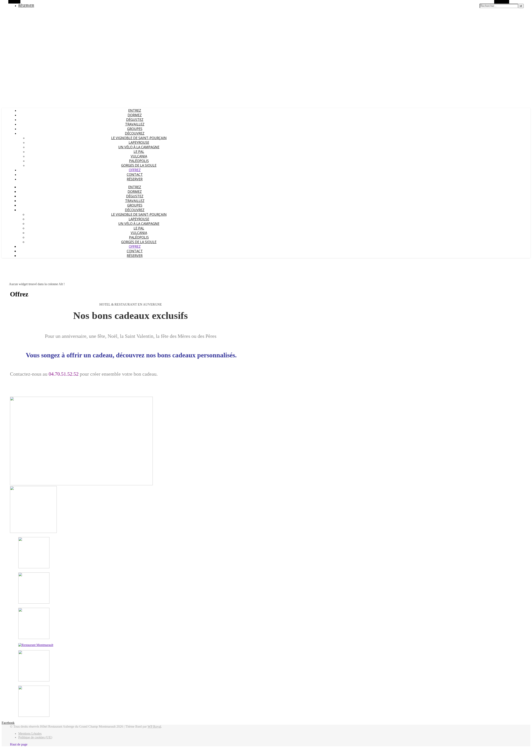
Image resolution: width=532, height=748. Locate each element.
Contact (135, 174)
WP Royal (154, 726)
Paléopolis (139, 161)
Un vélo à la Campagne (138, 147)
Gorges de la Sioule (138, 165)
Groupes (134, 128)
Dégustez (134, 119)
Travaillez (134, 124)
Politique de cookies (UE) (35, 737)
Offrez (135, 170)
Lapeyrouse (139, 142)
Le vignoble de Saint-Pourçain (139, 138)
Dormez (135, 115)
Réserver (26, 5)
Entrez (134, 110)
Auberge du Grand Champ (18, 13)
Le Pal (139, 151)
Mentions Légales (30, 733)
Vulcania (139, 156)
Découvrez (134, 133)
